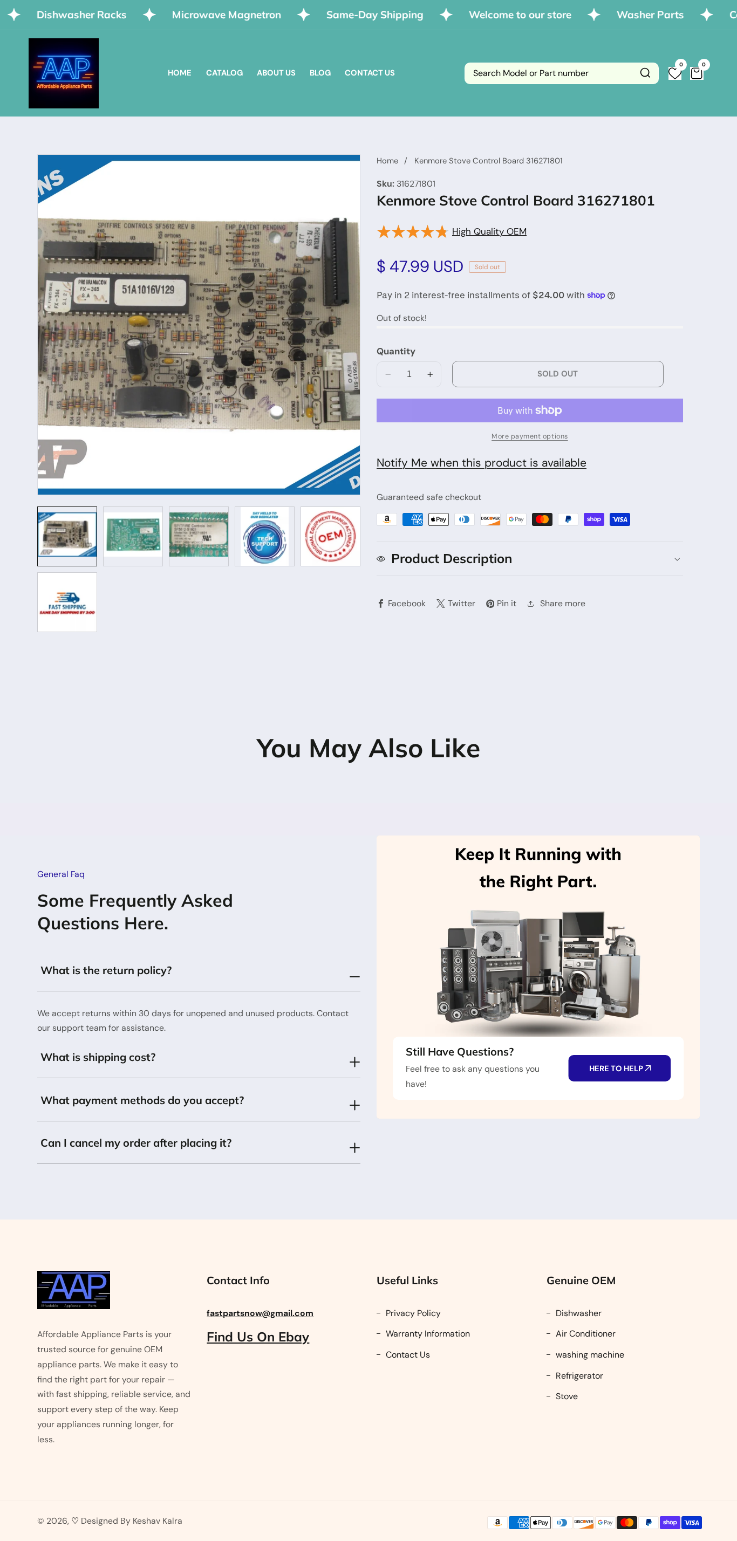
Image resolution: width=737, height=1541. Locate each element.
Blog (320, 72)
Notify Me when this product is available (481, 462)
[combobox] (562, 73)
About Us (276, 72)
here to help (617, 1068)
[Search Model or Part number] (645, 73)
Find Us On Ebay (258, 1336)
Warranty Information (427, 1333)
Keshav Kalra (157, 1520)
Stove (566, 1396)
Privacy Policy (412, 1313)
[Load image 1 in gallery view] (67, 536)
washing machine (589, 1354)
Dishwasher (578, 1313)
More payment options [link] (530, 436)
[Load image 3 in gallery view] (199, 536)
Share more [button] (562, 603)
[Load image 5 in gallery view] (330, 536)
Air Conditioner (585, 1333)
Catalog (224, 72)
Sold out (557, 373)
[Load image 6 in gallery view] (67, 602)
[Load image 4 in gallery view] (265, 536)
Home (180, 72)
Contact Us (370, 72)
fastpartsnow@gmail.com (260, 1313)
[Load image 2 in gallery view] (133, 536)
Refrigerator (578, 1375)
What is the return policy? (106, 970)
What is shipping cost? (97, 1057)
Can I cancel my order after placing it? (135, 1142)
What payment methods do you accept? (142, 1100)
